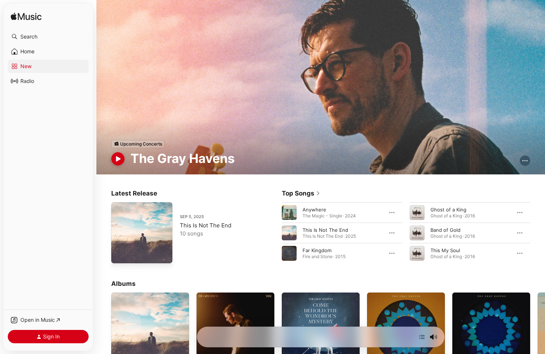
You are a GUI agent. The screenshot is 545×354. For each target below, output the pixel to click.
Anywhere (314, 209)
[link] (301, 193)
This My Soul (445, 250)
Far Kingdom (317, 250)
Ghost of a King (448, 209)
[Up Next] (421, 337)
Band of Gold (445, 230)
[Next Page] (537, 232)
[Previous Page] (274, 232)
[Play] (118, 159)
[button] (48, 36)
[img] (26, 17)
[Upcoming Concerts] (138, 144)
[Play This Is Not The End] (120, 254)
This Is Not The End (205, 225)
